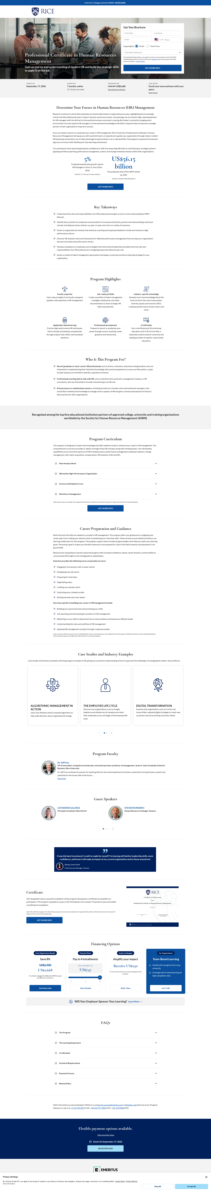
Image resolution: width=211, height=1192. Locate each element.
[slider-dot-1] (104, 733)
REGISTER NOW (105, 1148)
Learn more (153, 93)
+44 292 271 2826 (98, 1108)
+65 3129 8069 (118, 1108)
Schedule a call (131, 1105)
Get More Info (45, 988)
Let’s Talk (166, 988)
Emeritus (154, 59)
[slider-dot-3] (107, 828)
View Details (85, 988)
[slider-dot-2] (106, 733)
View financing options (116, 90)
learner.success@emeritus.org (109, 1105)
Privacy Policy (140, 61)
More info (62, 778)
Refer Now (125, 988)
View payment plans (105, 1135)
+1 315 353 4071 (78, 1108)
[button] (105, 463)
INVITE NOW (120, 3)
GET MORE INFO (152, 68)
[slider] (85, 977)
